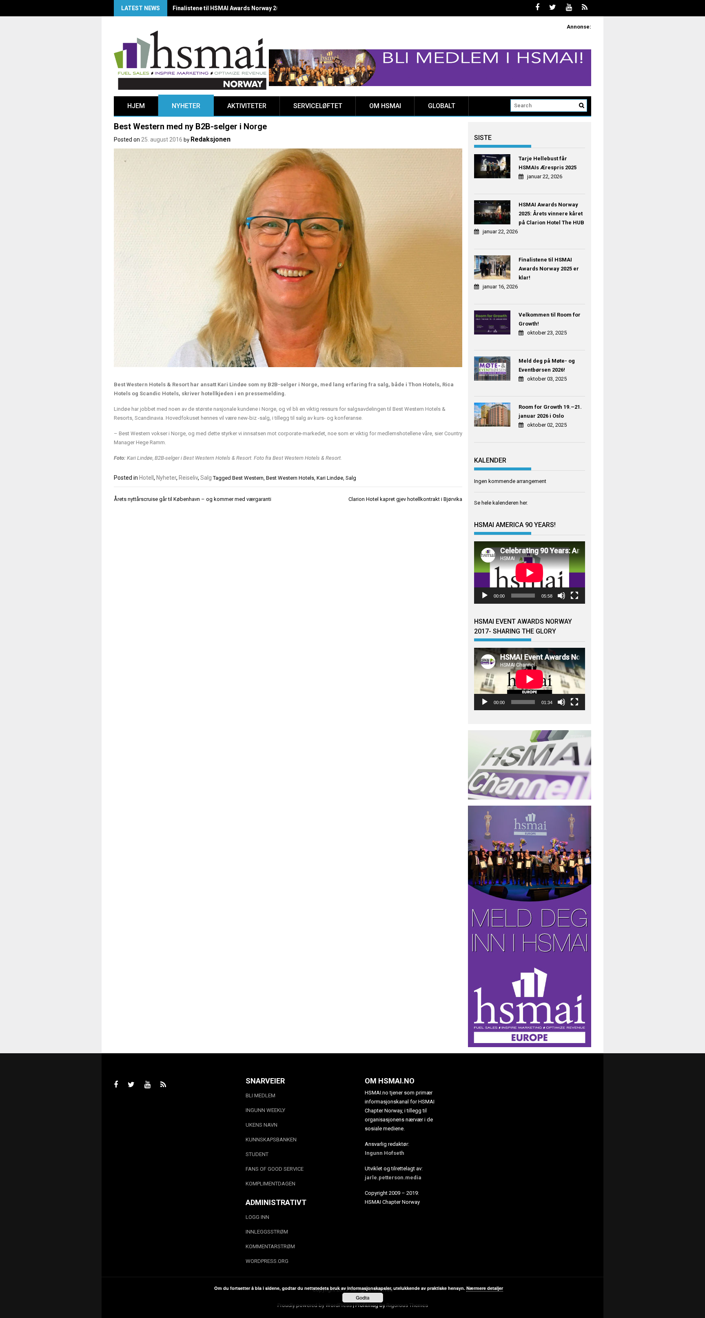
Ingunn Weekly (265, 1110)
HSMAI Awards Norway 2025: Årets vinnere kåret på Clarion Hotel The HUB (551, 214)
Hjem (136, 106)
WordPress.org (267, 1261)
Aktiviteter (246, 106)
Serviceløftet (317, 106)
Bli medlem (260, 1095)
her (523, 503)
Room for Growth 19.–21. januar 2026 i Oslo (550, 411)
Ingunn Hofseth (384, 1153)
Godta (363, 1297)
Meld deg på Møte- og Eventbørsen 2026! (547, 365)
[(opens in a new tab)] (493, 167)
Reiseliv (188, 477)
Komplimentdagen (270, 1184)
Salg (206, 477)
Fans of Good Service (275, 1169)
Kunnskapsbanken (271, 1139)
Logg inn (257, 1217)
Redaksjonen (211, 139)
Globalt (441, 106)
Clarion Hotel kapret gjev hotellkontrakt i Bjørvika (405, 499)
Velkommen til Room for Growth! (550, 319)
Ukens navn (261, 1125)
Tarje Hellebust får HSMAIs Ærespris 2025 (547, 163)
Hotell (146, 477)
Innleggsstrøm (267, 1232)
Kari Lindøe (330, 478)
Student (257, 1154)
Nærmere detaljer (484, 1288)
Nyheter (186, 106)
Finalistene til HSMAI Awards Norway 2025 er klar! (239, 8)
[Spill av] (485, 595)
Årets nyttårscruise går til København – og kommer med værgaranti (192, 499)
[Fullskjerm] (574, 595)
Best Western (248, 478)
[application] (529, 572)
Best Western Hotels (290, 478)
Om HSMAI (385, 106)
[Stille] (561, 595)
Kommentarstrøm (270, 1246)
